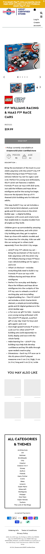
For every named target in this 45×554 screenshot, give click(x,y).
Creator (23, 463)
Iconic (22, 479)
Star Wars (22, 497)
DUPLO (22, 471)
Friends (22, 473)
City (22, 460)
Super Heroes (22, 500)
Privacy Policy (22, 533)
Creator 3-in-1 (22, 466)
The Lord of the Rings (22, 505)
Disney (22, 468)
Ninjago (23, 494)
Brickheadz (22, 458)
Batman (23, 455)
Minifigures (22, 492)
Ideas (22, 481)
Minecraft (22, 489)
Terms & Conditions (29, 530)
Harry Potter (22, 476)
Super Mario (22, 486)
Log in (36, 19)
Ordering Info (13, 530)
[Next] (40, 77)
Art (22, 453)
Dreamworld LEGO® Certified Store (25, 547)
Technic (23, 502)
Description (10, 162)
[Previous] (4, 77)
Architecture (22, 450)
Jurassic (23, 484)
